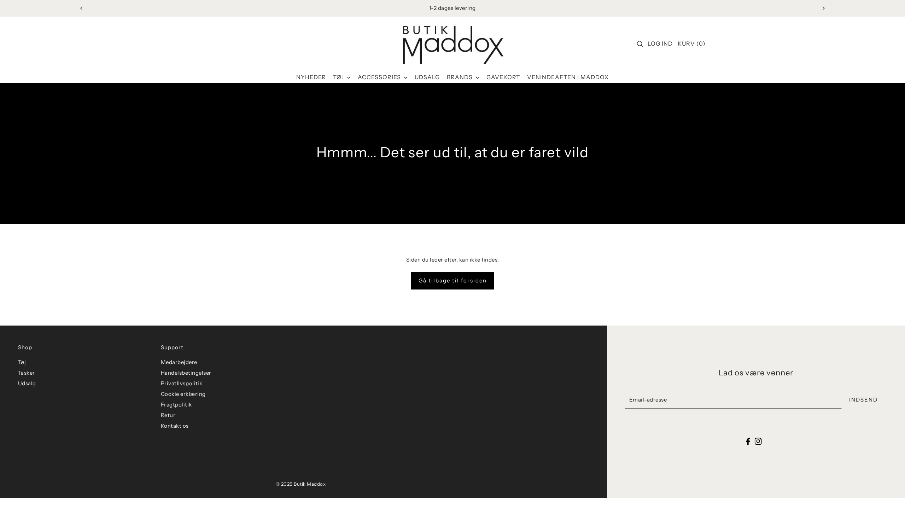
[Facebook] (748, 441)
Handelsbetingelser (186, 372)
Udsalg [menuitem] (427, 77)
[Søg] (640, 44)
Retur (168, 415)
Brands (460, 77)
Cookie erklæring (183, 394)
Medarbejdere (179, 362)
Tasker (26, 372)
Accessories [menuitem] (380, 77)
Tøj (339, 77)
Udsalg (27, 383)
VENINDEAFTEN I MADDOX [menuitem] (568, 77)
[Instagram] (757, 441)
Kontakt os (175, 425)
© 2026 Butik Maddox (301, 484)
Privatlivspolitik (182, 383)
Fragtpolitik (176, 404)
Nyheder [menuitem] (311, 77)
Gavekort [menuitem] (503, 77)
